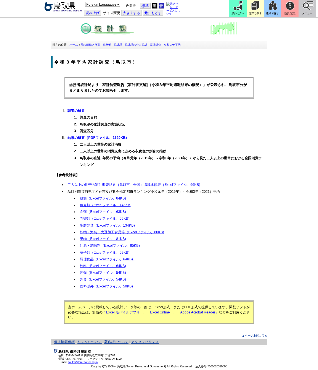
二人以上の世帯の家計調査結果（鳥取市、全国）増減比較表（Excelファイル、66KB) (133, 185)
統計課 (118, 44)
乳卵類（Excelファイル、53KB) (104, 218)
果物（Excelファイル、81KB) (103, 239)
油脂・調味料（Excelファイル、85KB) (110, 245)
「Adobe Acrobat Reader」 (198, 312)
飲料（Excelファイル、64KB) (103, 266)
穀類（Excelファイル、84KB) (103, 198)
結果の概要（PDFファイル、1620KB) (97, 138)
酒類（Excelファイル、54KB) (103, 272)
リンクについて (89, 342)
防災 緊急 (290, 13)
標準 (145, 6)
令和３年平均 (172, 44)
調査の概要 (76, 110)
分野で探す (255, 13)
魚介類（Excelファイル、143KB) (105, 205)
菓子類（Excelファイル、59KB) (104, 252)
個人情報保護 (64, 342)
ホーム (73, 44)
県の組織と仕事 (90, 44)
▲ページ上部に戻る (254, 335)
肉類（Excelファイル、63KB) (103, 212)
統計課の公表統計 (136, 44)
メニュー (307, 13)
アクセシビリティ (145, 342)
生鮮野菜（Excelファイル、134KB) (107, 225)
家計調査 (155, 44)
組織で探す (272, 13)
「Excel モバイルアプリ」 (123, 312)
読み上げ (93, 13)
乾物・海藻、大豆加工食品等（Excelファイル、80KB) (122, 232)
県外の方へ (237, 13)
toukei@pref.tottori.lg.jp (83, 362)
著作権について (116, 342)
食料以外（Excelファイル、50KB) (106, 286)
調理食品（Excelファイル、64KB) (106, 259)
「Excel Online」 (160, 312)
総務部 (107, 44)
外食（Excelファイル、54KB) (103, 279)
